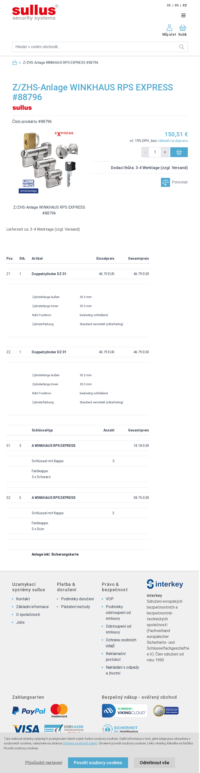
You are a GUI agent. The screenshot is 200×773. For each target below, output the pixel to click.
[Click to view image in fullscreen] (49, 161)
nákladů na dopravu (173, 141)
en (177, 5)
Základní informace (32, 606)
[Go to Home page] (86, 12)
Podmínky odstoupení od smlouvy (118, 612)
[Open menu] (183, 15)
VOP (110, 599)
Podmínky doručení (77, 599)
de (169, 5)
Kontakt (23, 599)
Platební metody (75, 606)
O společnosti (28, 614)
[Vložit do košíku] (179, 152)
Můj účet (169, 34)
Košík (183, 34)
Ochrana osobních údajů (80, 743)
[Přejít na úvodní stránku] (14, 62)
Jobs (20, 622)
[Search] (182, 47)
